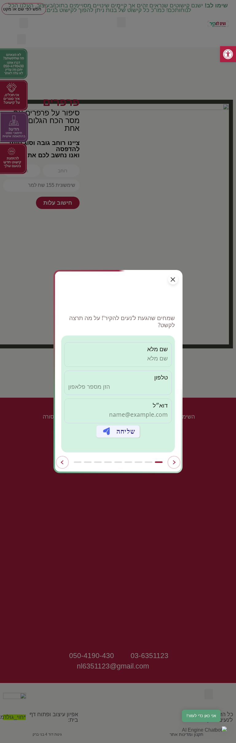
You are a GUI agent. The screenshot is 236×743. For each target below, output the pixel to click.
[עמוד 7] (98, 462)
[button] (204, 730)
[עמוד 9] (77, 462)
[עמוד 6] (108, 462)
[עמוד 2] (148, 462)
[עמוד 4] (128, 462)
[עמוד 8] (88, 462)
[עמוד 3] (138, 462)
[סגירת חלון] (173, 279)
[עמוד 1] (159, 462)
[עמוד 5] (118, 462)
